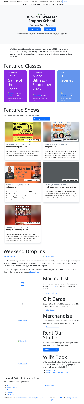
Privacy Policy (40, 398)
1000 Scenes (67, 78)
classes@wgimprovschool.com (25, 398)
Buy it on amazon (51, 370)
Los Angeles (12, 72)
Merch (9, 390)
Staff (8, 385)
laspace (52, 400)
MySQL (61, 398)
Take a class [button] (34, 29)
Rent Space (58, 2)
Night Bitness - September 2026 (42, 82)
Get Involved (10, 394)
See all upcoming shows (41, 119)
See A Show (43, 2)
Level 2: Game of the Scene (15, 82)
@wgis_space (50, 386)
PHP (57, 398)
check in (74, 398)
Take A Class (33, 2)
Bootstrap (68, 398)
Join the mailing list (51, 293)
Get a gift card (50, 310)
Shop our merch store (52, 327)
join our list (53, 286)
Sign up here (34, 272)
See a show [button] (50, 29)
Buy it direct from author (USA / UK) (57, 372)
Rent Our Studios (50, 349)
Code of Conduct (12, 387)
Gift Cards (10, 392)
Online (63, 72)
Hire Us (51, 2)
